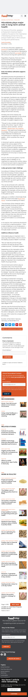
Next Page (15, 604)
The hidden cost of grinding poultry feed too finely (9, 492)
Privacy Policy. (6, 391)
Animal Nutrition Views (8, 488)
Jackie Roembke (6, 42)
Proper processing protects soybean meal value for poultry (8, 481)
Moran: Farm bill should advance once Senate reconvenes (8, 405)
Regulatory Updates (7, 401)
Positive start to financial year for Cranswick (9, 543)
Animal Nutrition (7, 20)
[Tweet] (13, 324)
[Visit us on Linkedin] (5, 654)
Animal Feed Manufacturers (9, 540)
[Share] (6, 324)
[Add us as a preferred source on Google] (20, 324)
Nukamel (4, 49)
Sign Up (6, 394)
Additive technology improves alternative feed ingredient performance (9, 442)
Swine (3, 411)
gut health (18, 53)
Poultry (17, 20)
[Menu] (25, 16)
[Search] (21, 16)
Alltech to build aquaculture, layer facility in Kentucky (9, 462)
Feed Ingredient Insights (8, 478)
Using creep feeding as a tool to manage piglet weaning (9, 414)
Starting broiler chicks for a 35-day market (9, 584)
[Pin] (16, 324)
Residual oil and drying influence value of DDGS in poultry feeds (9, 523)
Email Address (7, 350)
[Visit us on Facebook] (2, 654)
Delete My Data (14, 658)
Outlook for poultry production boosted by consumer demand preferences (8, 432)
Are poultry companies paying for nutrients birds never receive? (9, 554)
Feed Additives (5, 448)
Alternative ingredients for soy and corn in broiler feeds (9, 564)
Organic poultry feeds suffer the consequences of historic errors (9, 452)
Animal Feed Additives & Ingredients (8, 510)
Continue (14, 693)
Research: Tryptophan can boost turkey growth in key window (9, 575)
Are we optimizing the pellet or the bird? (8, 532)
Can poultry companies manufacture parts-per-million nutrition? (8, 502)
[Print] (2, 324)
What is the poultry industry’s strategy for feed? (8, 596)
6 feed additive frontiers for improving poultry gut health (9, 513)
